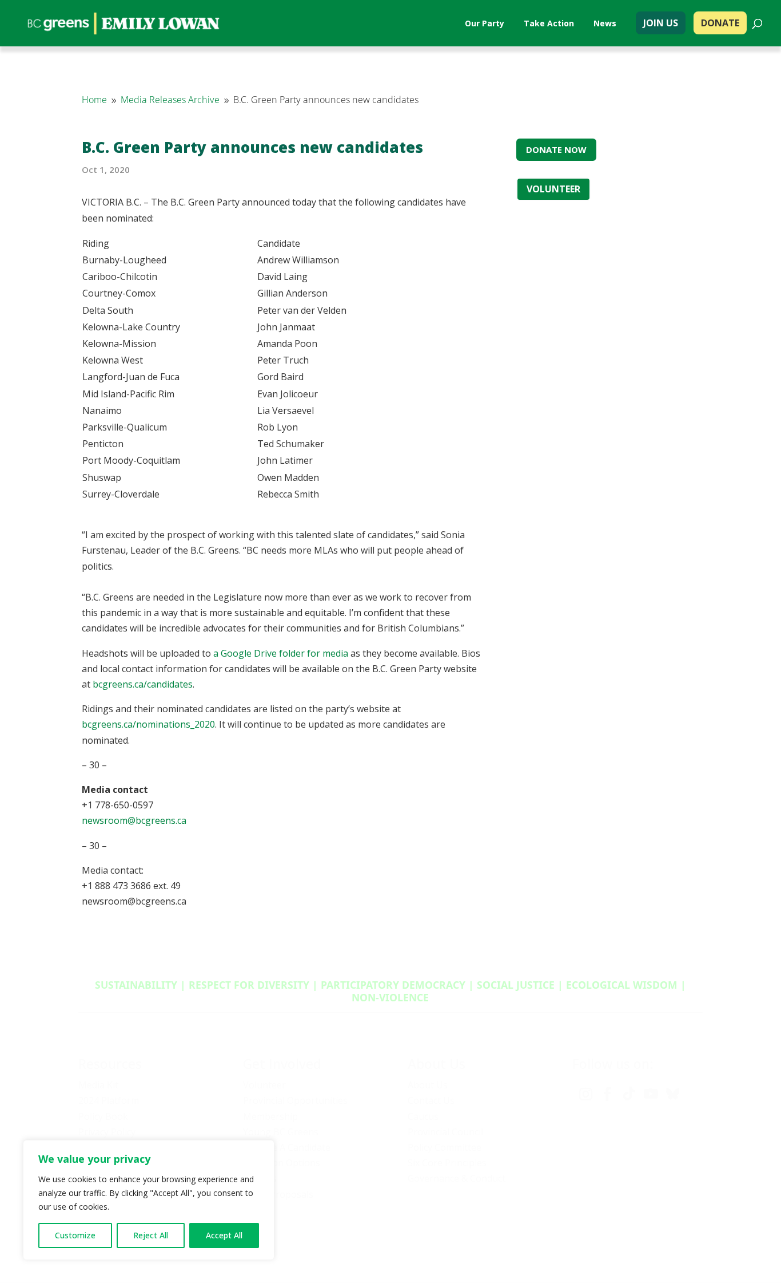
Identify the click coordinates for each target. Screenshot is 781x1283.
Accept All (224, 1235)
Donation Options (281, 1162)
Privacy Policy (107, 1132)
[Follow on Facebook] (607, 1094)
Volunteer (264, 1085)
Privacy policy (556, 1240)
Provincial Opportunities (295, 1100)
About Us (428, 1085)
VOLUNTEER (553, 189)
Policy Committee (444, 1147)
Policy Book (103, 1116)
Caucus (423, 1116)
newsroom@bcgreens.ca (134, 820)
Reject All (150, 1235)
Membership (270, 1116)
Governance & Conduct (456, 1178)
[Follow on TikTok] (629, 1094)
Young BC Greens (280, 1132)
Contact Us (431, 1100)
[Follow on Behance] (672, 1094)
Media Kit (98, 1085)
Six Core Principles (447, 1162)
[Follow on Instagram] (585, 1094)
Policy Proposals (278, 1194)
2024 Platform (108, 1100)
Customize (75, 1235)
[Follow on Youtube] (650, 1094)
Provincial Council (445, 1132)
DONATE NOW (556, 149)
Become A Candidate (286, 1147)
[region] (148, 1200)
